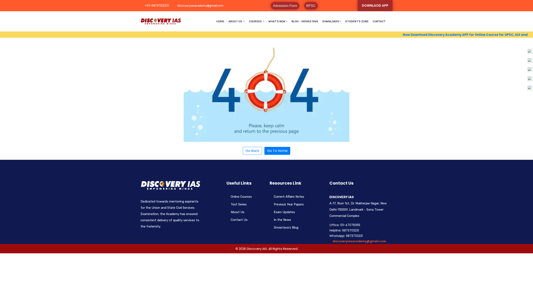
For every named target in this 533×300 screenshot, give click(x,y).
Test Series (239, 204)
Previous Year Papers (289, 204)
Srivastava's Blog (286, 227)
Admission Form (285, 6)
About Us (235, 21)
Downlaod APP (375, 5)
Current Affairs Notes (289, 197)
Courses (255, 21)
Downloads (330, 21)
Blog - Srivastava (304, 21)
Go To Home (277, 150)
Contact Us (239, 220)
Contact (379, 21)
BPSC (311, 6)
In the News (282, 220)
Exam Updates (284, 212)
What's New (276, 21)
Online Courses (241, 197)
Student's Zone (357, 21)
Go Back (252, 150)
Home (220, 21)
